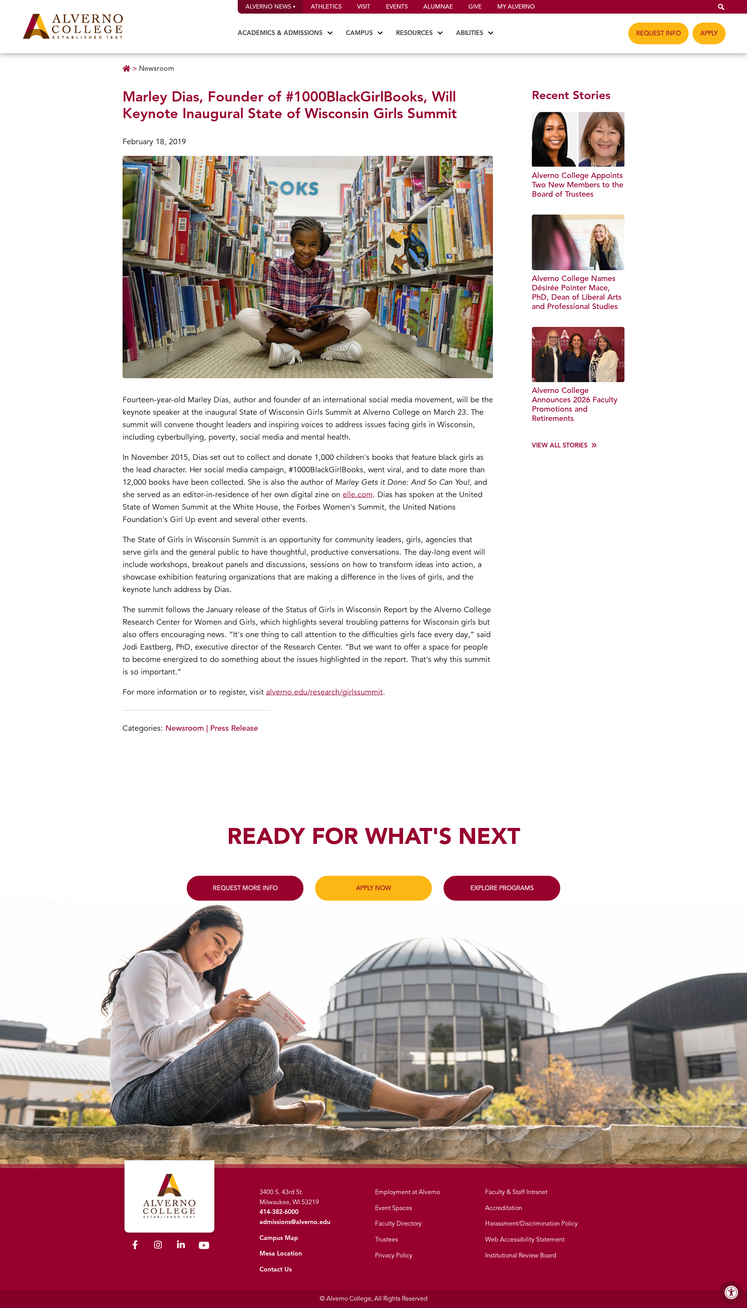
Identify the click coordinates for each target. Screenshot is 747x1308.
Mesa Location (281, 1253)
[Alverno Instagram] (158, 1246)
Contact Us (276, 1269)
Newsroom (156, 68)
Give (475, 6)
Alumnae (438, 6)
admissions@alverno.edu (295, 1222)
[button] (721, 7)
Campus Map (279, 1238)
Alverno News (268, 6)
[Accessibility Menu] (731, 1292)
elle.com (358, 494)
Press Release (234, 728)
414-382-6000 (279, 1212)
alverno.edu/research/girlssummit (324, 692)
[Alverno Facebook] (135, 1246)
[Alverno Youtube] (203, 1247)
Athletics (326, 6)
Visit (363, 6)
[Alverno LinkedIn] (181, 1246)
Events (397, 6)
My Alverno (516, 6)
